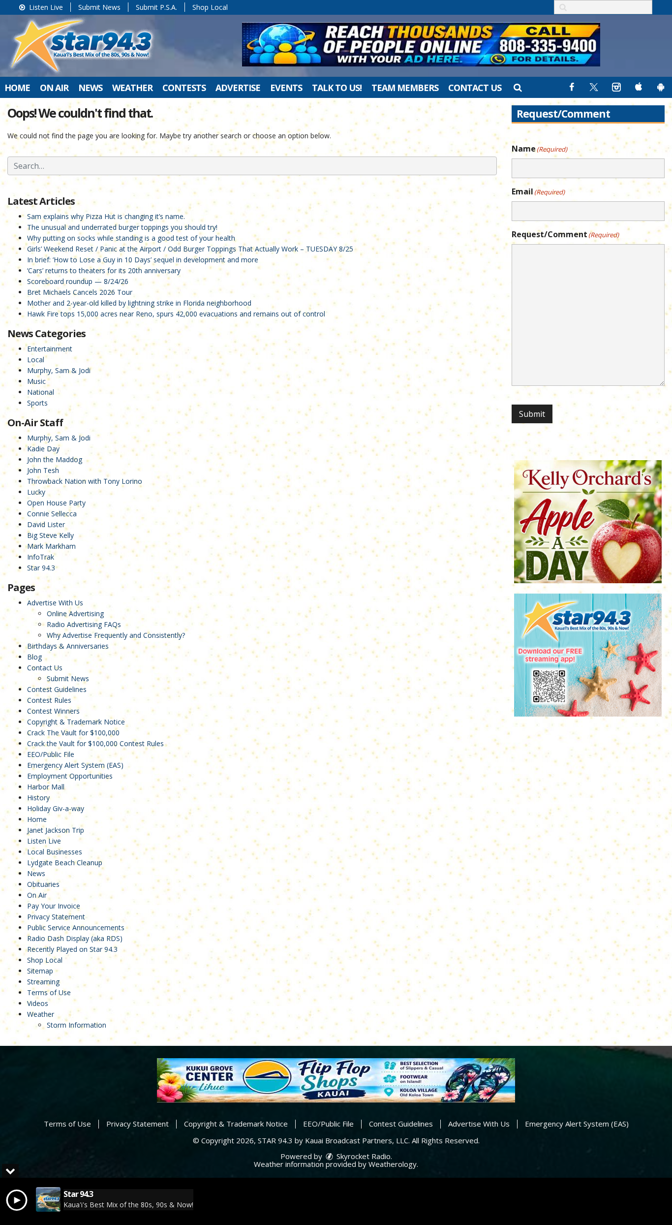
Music (36, 381)
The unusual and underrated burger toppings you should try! (122, 227)
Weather (132, 88)
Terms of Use (49, 992)
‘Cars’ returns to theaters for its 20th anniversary (104, 270)
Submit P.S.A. (156, 7)
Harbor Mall (45, 786)
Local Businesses (54, 851)
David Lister (46, 524)
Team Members (404, 88)
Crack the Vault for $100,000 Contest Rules (95, 743)
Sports (37, 403)
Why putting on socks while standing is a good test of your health (131, 238)
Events (286, 88)
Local (35, 359)
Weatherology (392, 1164)
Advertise (237, 88)
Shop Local (210, 7)
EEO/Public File (50, 754)
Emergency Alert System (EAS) (75, 765)
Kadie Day (43, 448)
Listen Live (45, 7)
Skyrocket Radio (363, 1156)
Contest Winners (53, 711)
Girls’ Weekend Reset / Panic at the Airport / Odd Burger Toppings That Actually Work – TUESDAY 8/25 (190, 248)
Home (17, 88)
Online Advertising (75, 613)
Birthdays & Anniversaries (68, 646)
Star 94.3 (41, 567)
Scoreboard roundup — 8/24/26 (77, 281)
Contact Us (474, 88)
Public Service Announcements (75, 927)
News (90, 88)
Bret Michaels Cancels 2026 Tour (79, 292)
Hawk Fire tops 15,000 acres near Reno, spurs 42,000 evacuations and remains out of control (176, 313)
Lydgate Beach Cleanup (64, 862)
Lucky (36, 492)
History (38, 797)
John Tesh (43, 470)
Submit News (99, 7)
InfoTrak (40, 557)
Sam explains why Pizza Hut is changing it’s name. (106, 216)
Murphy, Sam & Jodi (59, 370)
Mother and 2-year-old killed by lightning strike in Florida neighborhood (139, 303)
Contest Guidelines (57, 689)
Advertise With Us (55, 602)
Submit (532, 413)
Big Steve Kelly (50, 535)
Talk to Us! (337, 88)
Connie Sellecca (52, 513)
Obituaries (43, 884)
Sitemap (40, 970)
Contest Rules (49, 700)
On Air (54, 88)
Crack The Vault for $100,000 (73, 732)
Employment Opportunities (70, 776)
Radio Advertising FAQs (84, 624)
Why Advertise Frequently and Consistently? (116, 635)
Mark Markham (51, 546)
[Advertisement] (421, 44)
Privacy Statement (56, 916)
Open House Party (56, 502)
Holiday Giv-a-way (55, 808)
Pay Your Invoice (53, 906)
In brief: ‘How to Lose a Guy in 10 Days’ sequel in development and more (142, 259)
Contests (184, 88)
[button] (517, 87)
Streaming (43, 981)
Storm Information (76, 1025)
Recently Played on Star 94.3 (72, 949)
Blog (34, 656)
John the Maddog (54, 459)
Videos (37, 1003)
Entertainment (49, 348)
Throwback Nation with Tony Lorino (84, 481)
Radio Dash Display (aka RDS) (74, 938)
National (40, 392)
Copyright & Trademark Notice (76, 721)
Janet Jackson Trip (55, 830)
